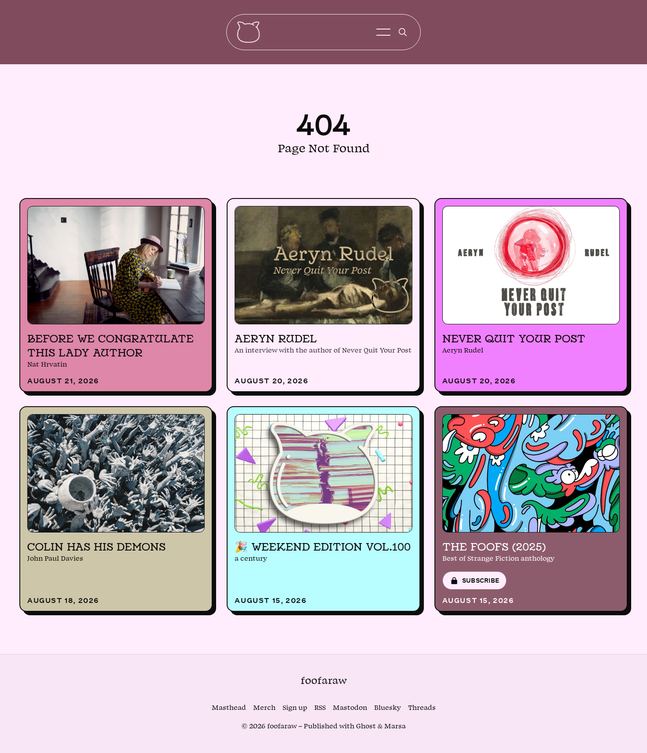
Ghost (366, 726)
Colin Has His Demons (96, 546)
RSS (320, 708)
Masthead (229, 708)
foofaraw (324, 681)
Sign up (295, 708)
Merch (264, 708)
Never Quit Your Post (513, 338)
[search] (403, 32)
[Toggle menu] (383, 32)
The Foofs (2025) (494, 546)
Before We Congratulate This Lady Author (110, 345)
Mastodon (350, 708)
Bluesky (387, 708)
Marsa (395, 726)
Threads (422, 708)
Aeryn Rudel (276, 338)
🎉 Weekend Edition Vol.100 (323, 546)
